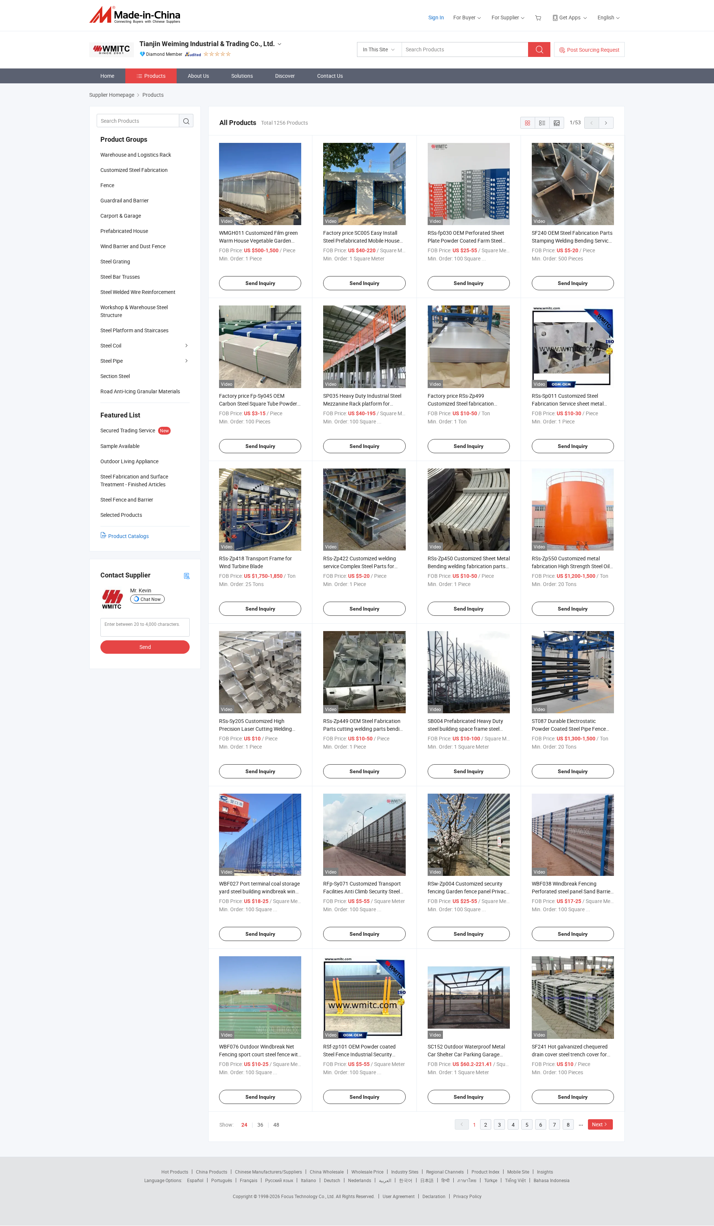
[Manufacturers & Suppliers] (137, 14)
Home (107, 75)
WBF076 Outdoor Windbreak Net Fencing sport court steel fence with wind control (260, 1054)
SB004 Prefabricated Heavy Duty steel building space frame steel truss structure (465, 728)
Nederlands (359, 1180)
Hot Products (174, 1172)
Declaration (434, 1196)
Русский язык (279, 1180)
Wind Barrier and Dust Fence (132, 246)
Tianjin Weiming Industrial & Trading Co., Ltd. (207, 44)
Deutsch (332, 1180)
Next (597, 1124)
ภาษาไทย (466, 1180)
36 (260, 1124)
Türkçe (490, 1180)
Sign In (436, 17)
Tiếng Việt (515, 1180)
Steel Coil (110, 345)
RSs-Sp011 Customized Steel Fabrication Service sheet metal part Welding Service (568, 403)
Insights (545, 1172)
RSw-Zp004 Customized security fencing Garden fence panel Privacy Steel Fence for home (468, 891)
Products (154, 75)
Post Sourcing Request (593, 49)
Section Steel (115, 376)
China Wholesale (327, 1172)
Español (195, 1180)
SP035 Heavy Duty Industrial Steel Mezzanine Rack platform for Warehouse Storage (362, 403)
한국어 (405, 1180)
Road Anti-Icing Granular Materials (140, 391)
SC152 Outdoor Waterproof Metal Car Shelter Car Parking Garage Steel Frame (466, 1054)
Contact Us (330, 75)
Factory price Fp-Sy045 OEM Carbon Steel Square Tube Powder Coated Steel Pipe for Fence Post (258, 403)
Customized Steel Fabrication (134, 169)
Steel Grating (115, 261)
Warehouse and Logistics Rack (135, 154)
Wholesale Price (367, 1172)
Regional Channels (445, 1172)
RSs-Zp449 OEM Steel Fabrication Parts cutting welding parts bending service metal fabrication (364, 728)
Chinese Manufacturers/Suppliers (268, 1172)
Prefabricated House (124, 230)
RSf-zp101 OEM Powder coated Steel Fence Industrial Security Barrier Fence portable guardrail (359, 1054)
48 (276, 1124)
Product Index (485, 1172)
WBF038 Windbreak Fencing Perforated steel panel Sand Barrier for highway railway (572, 891)
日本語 (427, 1180)
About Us (198, 75)
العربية (385, 1180)
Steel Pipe (111, 360)
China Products (211, 1172)
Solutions (242, 75)
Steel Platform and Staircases (134, 330)
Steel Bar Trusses (120, 276)
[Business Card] (187, 575)
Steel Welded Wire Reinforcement (138, 291)
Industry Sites (404, 1172)
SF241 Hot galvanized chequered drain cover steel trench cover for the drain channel (570, 1054)
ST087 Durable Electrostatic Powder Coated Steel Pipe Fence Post (569, 728)
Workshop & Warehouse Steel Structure (134, 311)
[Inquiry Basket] (539, 17)
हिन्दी (445, 1180)
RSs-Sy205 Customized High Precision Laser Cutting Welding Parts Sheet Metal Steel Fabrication (259, 728)
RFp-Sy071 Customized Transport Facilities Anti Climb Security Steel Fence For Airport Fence (362, 891)
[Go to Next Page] (606, 122)
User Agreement (399, 1196)
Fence (107, 185)
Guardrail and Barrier (124, 200)
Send (145, 646)
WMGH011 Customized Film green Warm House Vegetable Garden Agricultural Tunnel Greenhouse (258, 240)
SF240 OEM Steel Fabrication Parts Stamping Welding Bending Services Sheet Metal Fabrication (573, 240)
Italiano (308, 1180)
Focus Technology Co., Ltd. (308, 1196)
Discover (285, 75)
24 (244, 1125)
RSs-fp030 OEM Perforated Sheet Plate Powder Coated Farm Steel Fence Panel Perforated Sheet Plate (468, 240)
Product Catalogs (128, 536)
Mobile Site (518, 1172)
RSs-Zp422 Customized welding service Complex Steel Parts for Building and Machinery (359, 566)
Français (248, 1180)
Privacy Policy (467, 1196)
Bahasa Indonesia (552, 1180)
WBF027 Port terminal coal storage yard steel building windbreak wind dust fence (259, 891)
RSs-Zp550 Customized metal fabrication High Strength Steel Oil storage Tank (571, 566)
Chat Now (151, 599)
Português (221, 1180)
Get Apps (570, 17)
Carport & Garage (120, 215)
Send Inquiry (260, 283)
